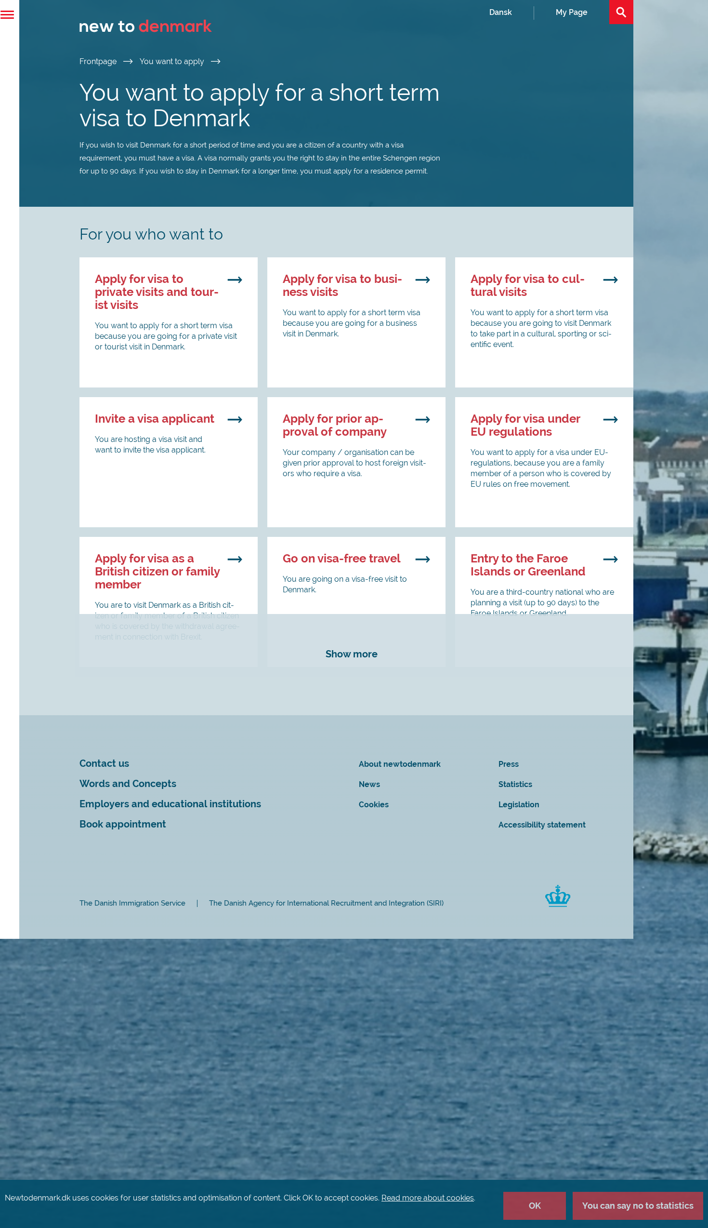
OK (535, 1206)
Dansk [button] (500, 12)
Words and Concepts (127, 783)
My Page (572, 12)
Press (508, 764)
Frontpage (98, 61)
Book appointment (122, 824)
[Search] (621, 12)
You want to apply (173, 61)
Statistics (515, 784)
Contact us (104, 763)
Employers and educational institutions (170, 804)
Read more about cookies (427, 1197)
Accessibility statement (542, 824)
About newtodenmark (400, 764)
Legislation (518, 804)
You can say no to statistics (638, 1206)
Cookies (374, 804)
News (369, 784)
